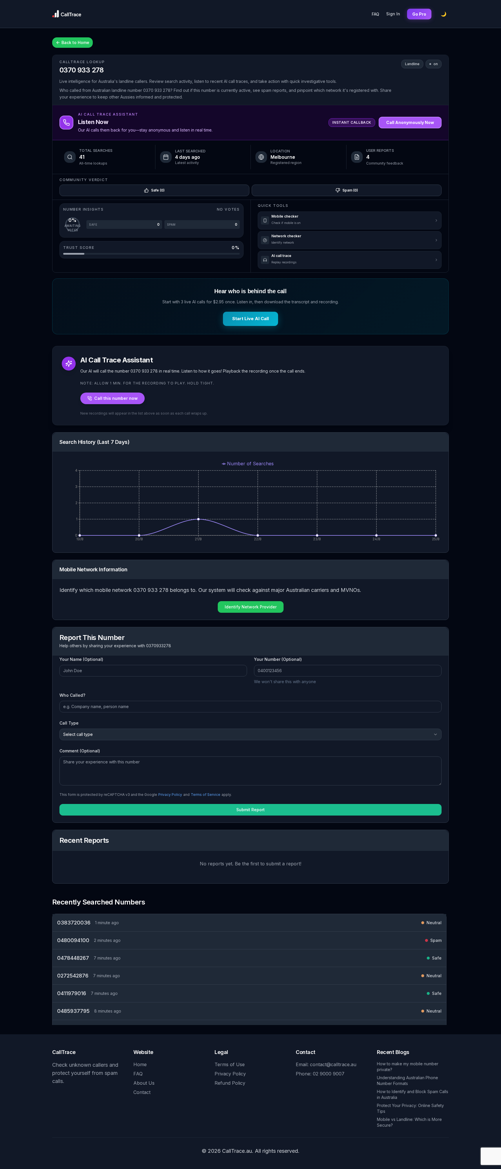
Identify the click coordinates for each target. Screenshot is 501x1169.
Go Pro (419, 14)
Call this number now (116, 398)
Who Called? (72, 695)
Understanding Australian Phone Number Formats (407, 1080)
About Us (144, 1083)
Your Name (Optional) (81, 659)
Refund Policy (230, 1083)
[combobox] (250, 734)
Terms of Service (205, 794)
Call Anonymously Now (410, 122)
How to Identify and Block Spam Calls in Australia (412, 1094)
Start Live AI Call (250, 318)
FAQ (375, 14)
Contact (141, 1092)
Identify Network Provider (251, 606)
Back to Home (75, 42)
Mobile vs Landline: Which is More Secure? (409, 1122)
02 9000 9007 (328, 1074)
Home (140, 1064)
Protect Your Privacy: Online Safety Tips (410, 1108)
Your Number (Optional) (278, 659)
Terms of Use (230, 1064)
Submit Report (250, 809)
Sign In (393, 13)
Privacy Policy (170, 794)
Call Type (69, 723)
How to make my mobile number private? (407, 1066)
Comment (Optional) (79, 750)
